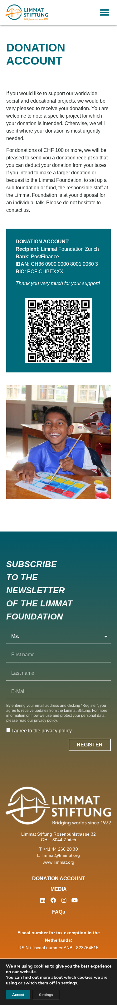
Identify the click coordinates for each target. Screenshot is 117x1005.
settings (69, 983)
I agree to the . (42, 730)
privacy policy (56, 730)
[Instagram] (64, 900)
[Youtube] (74, 900)
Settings (46, 994)
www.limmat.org (59, 862)
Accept (18, 994)
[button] (104, 12)
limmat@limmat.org (60, 855)
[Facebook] (53, 900)
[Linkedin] (43, 900)
